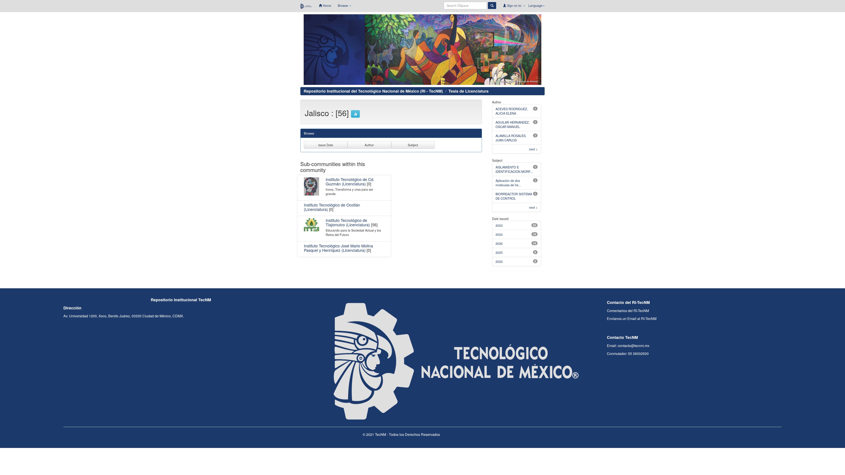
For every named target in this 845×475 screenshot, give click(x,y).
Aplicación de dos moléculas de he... (508, 182)
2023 (499, 225)
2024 (499, 234)
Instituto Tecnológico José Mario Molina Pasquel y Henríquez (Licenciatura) (338, 248)
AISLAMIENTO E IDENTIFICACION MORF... (514, 169)
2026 (499, 243)
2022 (499, 261)
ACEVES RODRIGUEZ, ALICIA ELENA (512, 111)
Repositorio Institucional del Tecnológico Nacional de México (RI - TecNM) (373, 91)
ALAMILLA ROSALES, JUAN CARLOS (511, 137)
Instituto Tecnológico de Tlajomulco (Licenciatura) (348, 222)
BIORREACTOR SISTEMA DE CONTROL (514, 196)
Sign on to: (514, 5)
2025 (499, 252)
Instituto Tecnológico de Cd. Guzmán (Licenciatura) (350, 181)
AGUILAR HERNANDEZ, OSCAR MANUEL (513, 124)
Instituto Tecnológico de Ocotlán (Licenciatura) (332, 207)
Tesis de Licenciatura (468, 91)
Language (535, 5)
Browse (343, 5)
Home (326, 5)
